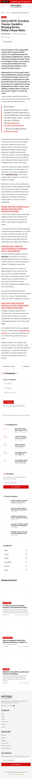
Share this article (9, 366)
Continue (9, 402)
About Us (3, 735)
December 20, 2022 (11, 131)
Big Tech (3, 724)
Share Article (8, 41)
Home (3, 12)
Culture (3, 719)
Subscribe (17, 487)
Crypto (3, 727)
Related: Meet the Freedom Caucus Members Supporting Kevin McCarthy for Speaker (15, 209)
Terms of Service (6, 745)
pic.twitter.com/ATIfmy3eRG (14, 125)
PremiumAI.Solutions (18, 774)
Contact (3, 738)
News (7, 12)
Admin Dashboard (6, 748)
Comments (27, 366)
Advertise (3, 740)
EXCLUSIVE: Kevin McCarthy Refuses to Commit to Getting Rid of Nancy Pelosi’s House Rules (15, 305)
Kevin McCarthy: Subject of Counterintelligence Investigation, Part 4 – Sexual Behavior (14, 248)
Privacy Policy (5, 743)
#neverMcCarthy (13, 123)
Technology (4, 721)
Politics (3, 716)
